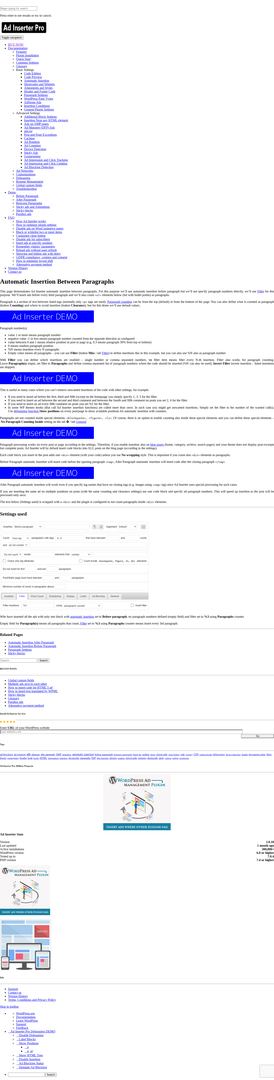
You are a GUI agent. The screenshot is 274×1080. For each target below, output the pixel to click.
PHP (93, 758)
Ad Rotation (32, 142)
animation (66, 754)
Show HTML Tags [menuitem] (31, 1055)
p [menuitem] (28, 1047)
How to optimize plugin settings (36, 225)
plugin (113, 758)
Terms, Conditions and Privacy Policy (32, 999)
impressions (53, 758)
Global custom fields (29, 185)
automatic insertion (82, 616)
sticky (161, 758)
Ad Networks (24, 170)
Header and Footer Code (39, 91)
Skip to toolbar (9, 1006)
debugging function (26, 411)
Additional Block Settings (40, 116)
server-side (131, 758)
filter (269, 754)
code (182, 754)
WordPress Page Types (38, 98)
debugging (219, 754)
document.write (257, 754)
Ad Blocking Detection (39, 167)
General (81, 421)
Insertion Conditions (37, 106)
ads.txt (28, 131)
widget (175, 758)
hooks (36, 758)
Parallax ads (23, 214)
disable (245, 755)
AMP (58, 754)
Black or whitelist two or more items (39, 232)
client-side (161, 754)
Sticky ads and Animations (33, 207)
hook (30, 758)
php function (103, 758)
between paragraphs (123, 754)
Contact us (14, 271)
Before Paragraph (27, 196)
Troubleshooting (26, 188)
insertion (64, 758)
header (23, 758)
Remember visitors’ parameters (35, 246)
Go (257, 735)
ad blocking (6, 754)
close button (174, 754)
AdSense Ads (32, 102)
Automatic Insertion (36, 80)
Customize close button (31, 235)
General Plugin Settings (39, 109)
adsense (35, 754)
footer (3, 758)
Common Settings (27, 62)
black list (137, 754)
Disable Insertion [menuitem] (29, 1059)
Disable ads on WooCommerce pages (39, 228)
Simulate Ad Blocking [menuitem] (33, 1067)
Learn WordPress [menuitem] (27, 1020)
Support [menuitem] (21, 1024)
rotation (121, 758)
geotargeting (13, 758)
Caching (29, 138)
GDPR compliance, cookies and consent (41, 257)
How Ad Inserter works (31, 221)
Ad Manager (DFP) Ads (39, 127)
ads (28, 754)
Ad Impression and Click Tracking (46, 160)
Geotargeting (32, 156)
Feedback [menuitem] (22, 1028)
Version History (18, 268)
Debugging (23, 178)
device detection (233, 754)
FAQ (11, 217)
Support (13, 989)
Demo (12, 192)
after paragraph (48, 754)
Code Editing (32, 73)
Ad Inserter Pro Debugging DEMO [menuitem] (32, 1031)
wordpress (184, 758)
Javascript (73, 758)
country (189, 754)
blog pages (157, 444)
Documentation (17, 48)
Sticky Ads (31, 152)
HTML (43, 758)
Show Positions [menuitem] (29, 1043)
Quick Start (23, 59)
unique (168, 758)
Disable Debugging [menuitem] (31, 1035)
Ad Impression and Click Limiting (45, 163)
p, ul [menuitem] (30, 1051)
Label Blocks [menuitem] (27, 1039)
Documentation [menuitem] (26, 1017)
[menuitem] (141, 1075)
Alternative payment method (34, 264)
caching (145, 754)
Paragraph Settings (36, 95)
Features (21, 51)
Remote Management (29, 181)
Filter (260, 291)
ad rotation (20, 754)
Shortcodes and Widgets (39, 84)
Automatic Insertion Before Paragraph (32, 646)
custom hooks (205, 754)
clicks (152, 755)
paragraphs (85, 758)
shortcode (152, 758)
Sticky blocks (24, 210)
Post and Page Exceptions (40, 134)
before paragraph (104, 754)
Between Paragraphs (29, 203)
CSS (196, 754)
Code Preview (33, 77)
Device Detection (35, 149)
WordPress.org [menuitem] (25, 1013)
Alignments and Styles (38, 88)
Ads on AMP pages (36, 124)
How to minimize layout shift (34, 261)
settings (142, 758)
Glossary (21, 66)
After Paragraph (26, 199)
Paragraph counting (119, 301)
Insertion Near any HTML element (46, 120)
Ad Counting (32, 145)
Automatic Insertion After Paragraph (31, 642)
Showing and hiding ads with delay (38, 253)
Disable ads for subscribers (33, 239)
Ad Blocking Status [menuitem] (31, 1063)
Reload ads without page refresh (36, 250)
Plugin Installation (27, 55)
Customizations (26, 174)
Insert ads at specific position (34, 243)
